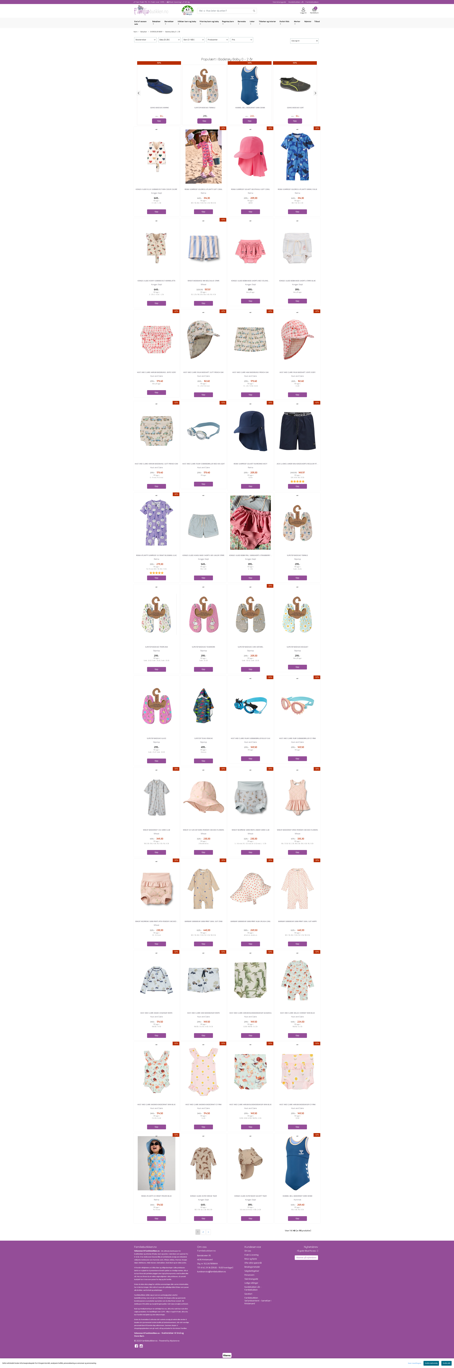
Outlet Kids (284, 21)
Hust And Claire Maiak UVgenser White (156, 1013)
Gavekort (248, 1294)
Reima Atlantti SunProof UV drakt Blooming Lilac (156, 555)
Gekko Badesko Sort (295, 108)
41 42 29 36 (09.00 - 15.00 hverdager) (217, 1267)
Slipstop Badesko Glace (156, 738)
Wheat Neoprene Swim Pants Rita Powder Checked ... (156, 921)
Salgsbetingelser (251, 1271)
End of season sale (140, 22)
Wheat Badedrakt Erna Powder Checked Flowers (297, 830)
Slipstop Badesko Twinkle (204, 108)
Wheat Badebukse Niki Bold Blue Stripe (203, 281)
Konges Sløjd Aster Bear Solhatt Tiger (250, 1196)
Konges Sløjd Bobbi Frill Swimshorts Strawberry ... (250, 555)
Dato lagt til (295, 41)
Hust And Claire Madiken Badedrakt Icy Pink (204, 1105)
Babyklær (156, 21)
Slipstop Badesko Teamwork (203, 647)
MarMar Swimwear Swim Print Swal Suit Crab (203, 921)
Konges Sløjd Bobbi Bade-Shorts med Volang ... (250, 281)
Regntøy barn (228, 21)
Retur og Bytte (250, 1259)
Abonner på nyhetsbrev (306, 1257)
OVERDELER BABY (156, 32)
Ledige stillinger (251, 1283)
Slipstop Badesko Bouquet (297, 647)
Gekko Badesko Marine (159, 108)
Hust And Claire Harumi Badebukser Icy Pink (297, 1105)
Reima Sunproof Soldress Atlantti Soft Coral (203, 189)
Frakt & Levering (251, 1255)
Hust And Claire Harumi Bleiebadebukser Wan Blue (250, 1105)
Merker (297, 21)
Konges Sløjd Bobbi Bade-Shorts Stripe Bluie (297, 281)
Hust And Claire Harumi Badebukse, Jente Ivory (156, 372)
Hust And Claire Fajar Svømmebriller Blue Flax (250, 738)
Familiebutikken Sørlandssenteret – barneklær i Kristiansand (257, 1301)
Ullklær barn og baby (187, 21)
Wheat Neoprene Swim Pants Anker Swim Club (250, 830)
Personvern (249, 1275)
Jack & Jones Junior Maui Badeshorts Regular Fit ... (297, 464)
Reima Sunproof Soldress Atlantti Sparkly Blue (297, 189)
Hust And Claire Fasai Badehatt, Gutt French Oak (203, 372)
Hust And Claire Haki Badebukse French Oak (250, 372)
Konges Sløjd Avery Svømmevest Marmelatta (156, 281)
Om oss (247, 1251)
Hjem (136, 32)
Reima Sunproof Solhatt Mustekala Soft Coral (250, 189)
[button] (188, 10)
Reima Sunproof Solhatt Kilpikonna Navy (250, 464)
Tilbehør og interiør (267, 21)
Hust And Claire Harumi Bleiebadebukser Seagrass (250, 1013)
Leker (252, 21)
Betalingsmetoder (252, 1267)
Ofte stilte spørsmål (253, 1263)
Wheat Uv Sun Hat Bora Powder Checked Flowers (203, 830)
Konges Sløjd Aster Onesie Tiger (203, 1196)
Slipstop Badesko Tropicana (156, 647)
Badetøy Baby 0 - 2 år (172, 32)
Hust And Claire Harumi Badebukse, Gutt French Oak (156, 464)
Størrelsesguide (279, 2)
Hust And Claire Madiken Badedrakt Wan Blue (157, 1105)
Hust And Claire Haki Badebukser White (203, 1013)
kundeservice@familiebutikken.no (211, 1271)
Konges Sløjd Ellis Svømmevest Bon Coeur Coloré (156, 189)
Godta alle (446, 1363)
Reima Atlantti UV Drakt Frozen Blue (156, 1196)
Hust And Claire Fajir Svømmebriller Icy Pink (297, 738)
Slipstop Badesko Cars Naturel (250, 647)
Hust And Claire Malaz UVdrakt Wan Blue (297, 1013)
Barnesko (242, 21)
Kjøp (159, 121)
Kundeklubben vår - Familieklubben (304, 2)
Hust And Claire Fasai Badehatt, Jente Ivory (297, 372)
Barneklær (169, 21)
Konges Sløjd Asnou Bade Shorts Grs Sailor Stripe (203, 555)
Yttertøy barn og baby (209, 21)
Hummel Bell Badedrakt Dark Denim (250, 108)
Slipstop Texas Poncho (203, 738)
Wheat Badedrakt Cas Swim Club (156, 830)
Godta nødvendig (431, 1363)
